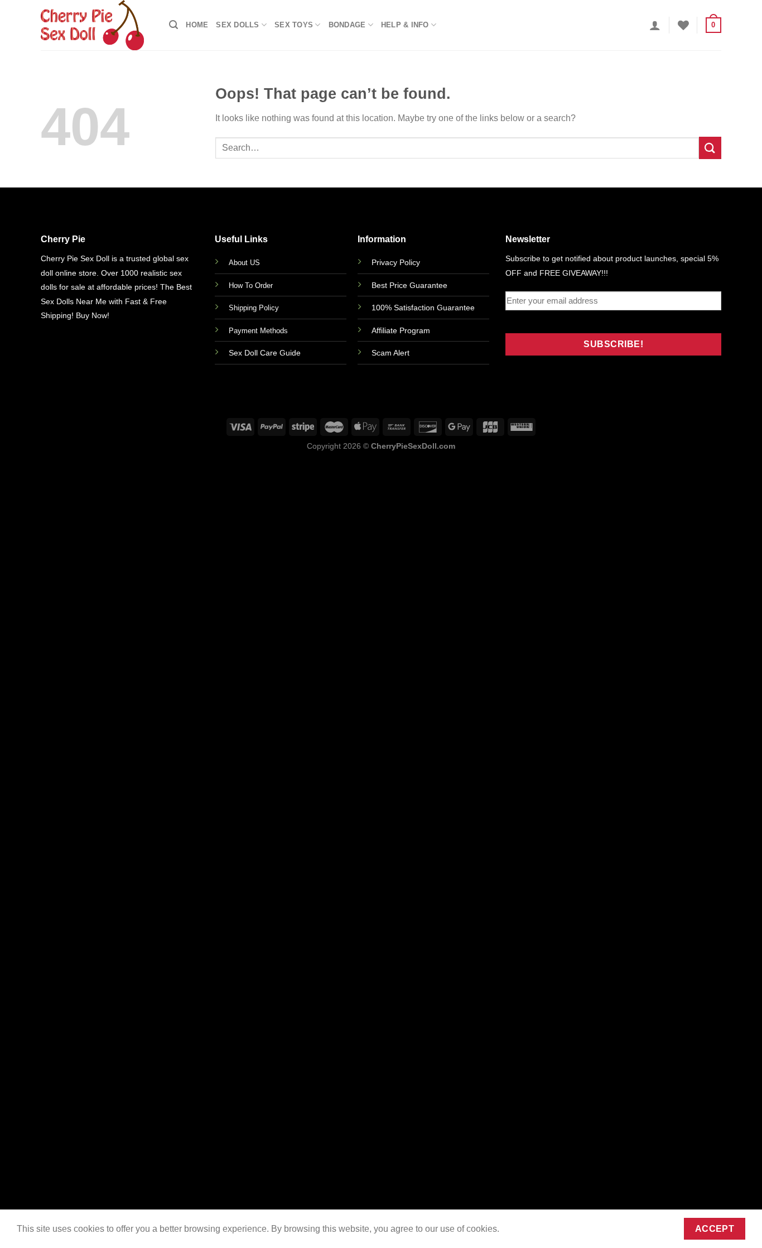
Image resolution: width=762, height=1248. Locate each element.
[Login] (654, 25)
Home (197, 25)
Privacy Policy (396, 262)
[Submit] (710, 148)
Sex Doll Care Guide (265, 352)
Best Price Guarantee (409, 285)
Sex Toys (293, 25)
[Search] (173, 25)
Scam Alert (390, 352)
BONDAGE (347, 25)
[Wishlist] (683, 25)
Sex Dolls (237, 25)
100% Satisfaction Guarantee (423, 307)
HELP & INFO (405, 25)
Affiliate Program (401, 330)
